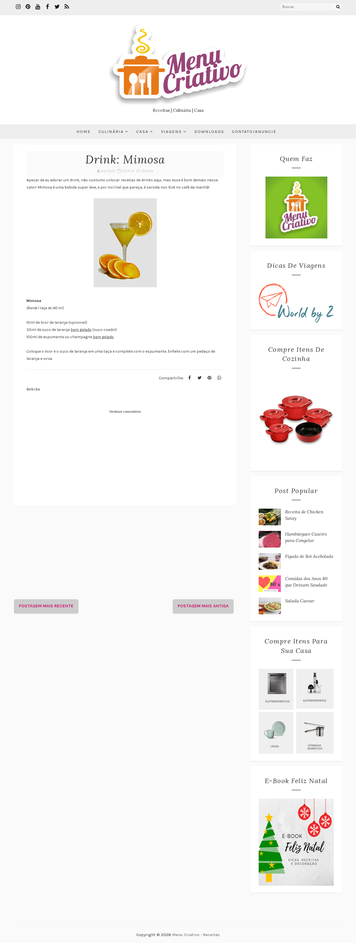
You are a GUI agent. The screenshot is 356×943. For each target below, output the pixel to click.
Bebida (147, 171)
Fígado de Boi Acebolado (309, 556)
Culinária (111, 131)
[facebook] (47, 7)
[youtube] (37, 7)
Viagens (171, 131)
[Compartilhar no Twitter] (199, 378)
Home (83, 131)
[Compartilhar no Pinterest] (209, 378)
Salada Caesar (299, 600)
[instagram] (18, 7)
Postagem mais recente (46, 605)
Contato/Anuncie (254, 131)
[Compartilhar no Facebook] (189, 378)
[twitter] (57, 7)
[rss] (67, 7)
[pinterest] (28, 7)
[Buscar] (338, 7)
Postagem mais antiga (203, 605)
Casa (142, 131)
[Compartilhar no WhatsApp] (219, 378)
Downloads (209, 131)
